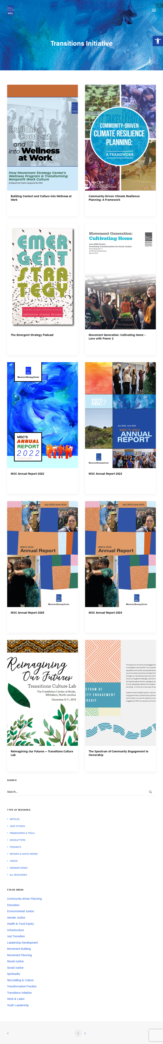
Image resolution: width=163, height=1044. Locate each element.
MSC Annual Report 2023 (105, 473)
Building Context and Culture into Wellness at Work (41, 198)
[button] (158, 41)
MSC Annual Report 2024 (105, 612)
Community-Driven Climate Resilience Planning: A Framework (114, 198)
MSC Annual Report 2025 (27, 612)
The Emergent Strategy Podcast (32, 335)
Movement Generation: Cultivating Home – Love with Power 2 (117, 336)
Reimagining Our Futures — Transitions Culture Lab (42, 753)
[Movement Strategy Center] (10, 10)
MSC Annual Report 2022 (27, 473)
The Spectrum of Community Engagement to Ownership (118, 753)
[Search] (81, 791)
